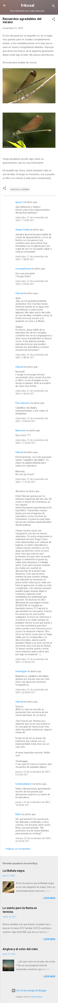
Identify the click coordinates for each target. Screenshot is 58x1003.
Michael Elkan (36, 997)
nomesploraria (23, 268)
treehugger (21, 671)
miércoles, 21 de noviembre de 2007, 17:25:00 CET (31, 441)
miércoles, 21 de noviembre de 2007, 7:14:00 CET (31, 219)
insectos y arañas (19, 189)
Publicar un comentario (18, 848)
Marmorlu (20, 430)
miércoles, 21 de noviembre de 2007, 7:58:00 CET (31, 258)
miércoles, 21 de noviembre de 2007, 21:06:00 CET (31, 660)
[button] (53, 19)
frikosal (27, 5)
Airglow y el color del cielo (20, 949)
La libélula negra (13, 870)
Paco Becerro (22, 403)
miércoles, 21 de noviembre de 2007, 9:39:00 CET (31, 282)
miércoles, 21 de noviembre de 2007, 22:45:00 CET (31, 691)
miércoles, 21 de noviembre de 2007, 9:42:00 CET (31, 392)
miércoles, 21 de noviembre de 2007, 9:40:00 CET (31, 356)
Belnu (18, 814)
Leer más (49, 898)
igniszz (19, 202)
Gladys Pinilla (22, 229)
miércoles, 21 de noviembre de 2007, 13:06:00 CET (31, 420)
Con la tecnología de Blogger (31, 990)
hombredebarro (23, 783)
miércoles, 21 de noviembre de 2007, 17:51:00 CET (31, 480)
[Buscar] (53, 6)
